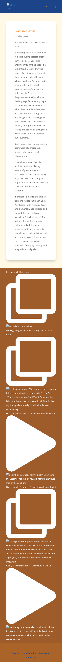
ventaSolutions (29, 653)
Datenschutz (31, 657)
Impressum (44, 653)
